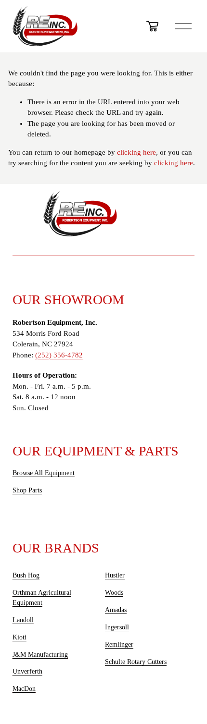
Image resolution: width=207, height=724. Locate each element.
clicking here (136, 152)
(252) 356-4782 (59, 355)
